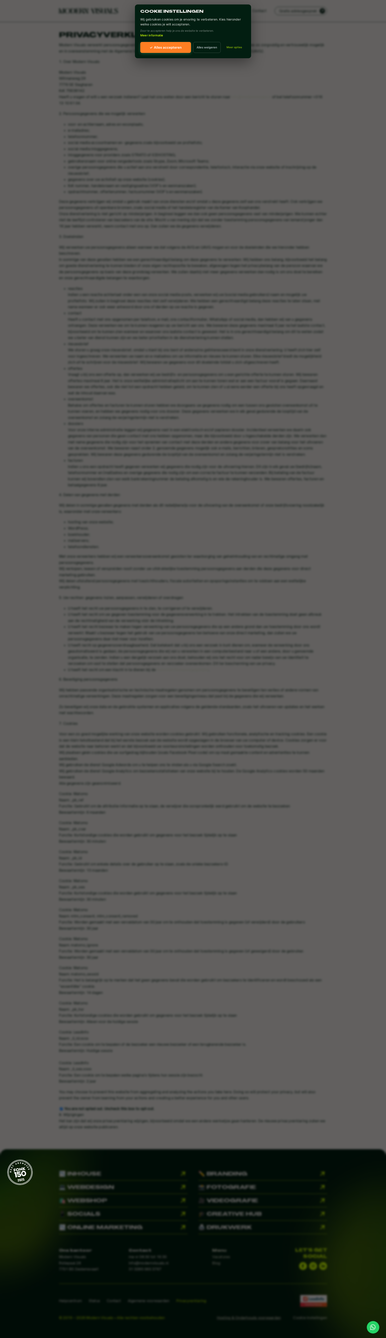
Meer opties (234, 47)
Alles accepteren (166, 47)
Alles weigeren (207, 47)
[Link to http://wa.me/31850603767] (373, 1327)
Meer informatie (151, 35)
